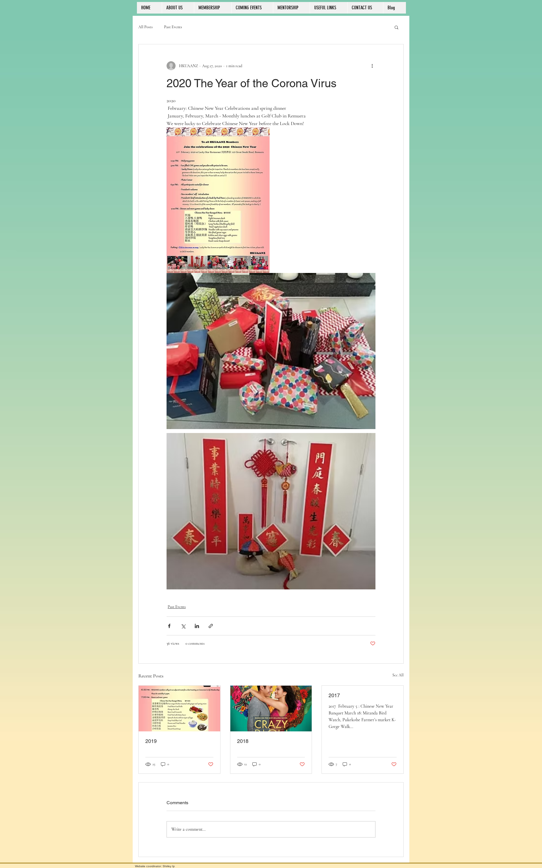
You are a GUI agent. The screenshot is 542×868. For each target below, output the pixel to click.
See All (398, 675)
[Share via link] (210, 626)
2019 (151, 741)
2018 (242, 741)
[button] (396, 27)
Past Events (173, 27)
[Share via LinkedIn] (197, 626)
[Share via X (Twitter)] (183, 626)
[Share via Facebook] (169, 626)
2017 (334, 695)
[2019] (179, 708)
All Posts (145, 27)
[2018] (271, 708)
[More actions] (372, 65)
